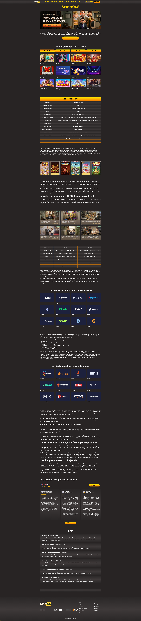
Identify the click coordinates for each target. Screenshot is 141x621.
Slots (93, 50)
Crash (77, 50)
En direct (62, 50)
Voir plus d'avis (70, 522)
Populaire (46, 50)
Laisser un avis (94, 485)
